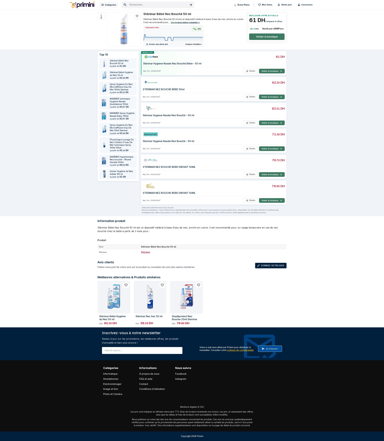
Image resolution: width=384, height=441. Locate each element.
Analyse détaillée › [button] (193, 44)
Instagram (180, 378)
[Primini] (82, 4)
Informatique (110, 373)
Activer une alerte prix (158, 44)
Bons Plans (243, 4)
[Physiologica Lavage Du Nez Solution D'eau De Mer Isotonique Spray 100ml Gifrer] (104, 145)
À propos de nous (149, 373)
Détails (252, 71)
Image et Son (110, 388)
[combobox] (158, 5)
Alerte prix (286, 4)
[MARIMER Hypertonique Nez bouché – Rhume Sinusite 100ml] (104, 161)
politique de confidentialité (240, 350)
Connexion (307, 4)
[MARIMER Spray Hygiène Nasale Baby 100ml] (104, 116)
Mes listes (267, 4)
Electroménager (112, 383)
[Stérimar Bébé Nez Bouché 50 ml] (124, 29)
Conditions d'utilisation (152, 388)
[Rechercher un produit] (191, 5)
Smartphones (110, 378)
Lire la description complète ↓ (185, 22)
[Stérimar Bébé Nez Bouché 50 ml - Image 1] (101, 16)
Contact (143, 383)
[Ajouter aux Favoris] (137, 16)
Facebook (181, 373)
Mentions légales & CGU (192, 407)
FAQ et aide (145, 378)
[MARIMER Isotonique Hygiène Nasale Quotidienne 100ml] (104, 103)
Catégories (110, 5)
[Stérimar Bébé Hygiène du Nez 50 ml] (104, 75)
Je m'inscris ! (272, 348)
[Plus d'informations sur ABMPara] (254, 29)
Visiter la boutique (267, 36)
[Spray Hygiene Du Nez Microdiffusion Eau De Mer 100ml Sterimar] (104, 88)
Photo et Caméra (112, 394)
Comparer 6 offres (273, 21)
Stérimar (145, 252)
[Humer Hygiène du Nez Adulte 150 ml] (104, 174)
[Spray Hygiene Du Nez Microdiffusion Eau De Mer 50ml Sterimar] (104, 129)
